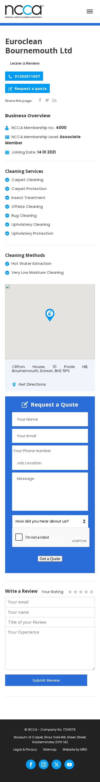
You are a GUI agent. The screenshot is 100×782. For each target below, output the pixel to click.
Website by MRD (75, 749)
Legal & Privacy (25, 749)
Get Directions (31, 384)
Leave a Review (24, 63)
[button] (49, 315)
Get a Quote (50, 558)
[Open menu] (90, 11)
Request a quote (30, 88)
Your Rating (52, 591)
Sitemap (49, 749)
